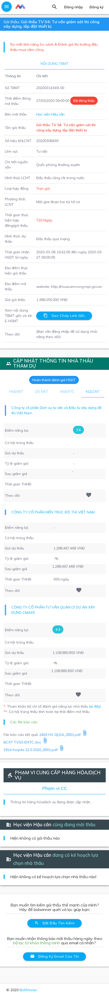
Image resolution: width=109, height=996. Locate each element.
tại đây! (95, 706)
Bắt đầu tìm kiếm (54, 923)
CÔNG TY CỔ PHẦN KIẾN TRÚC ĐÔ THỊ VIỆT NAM (53, 512)
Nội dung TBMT (54, 63)
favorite (89, 495)
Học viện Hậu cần (50, 114)
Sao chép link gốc (64, 315)
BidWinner (28, 990)
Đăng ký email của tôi (54, 956)
